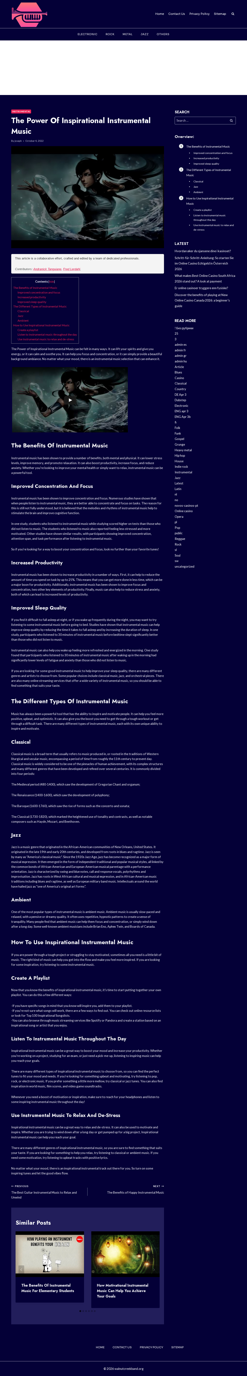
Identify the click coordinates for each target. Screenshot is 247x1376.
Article (179, 367)
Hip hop (180, 455)
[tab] (80, 1311)
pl (176, 522)
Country (180, 389)
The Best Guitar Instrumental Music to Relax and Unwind (44, 1192)
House (179, 461)
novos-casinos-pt (186, 505)
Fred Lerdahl (71, 269)
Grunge (180, 444)
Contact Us (176, 14)
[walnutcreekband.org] (29, 14)
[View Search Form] (233, 14)
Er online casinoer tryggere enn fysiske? (201, 288)
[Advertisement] (123, 67)
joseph (18, 140)
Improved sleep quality (32, 301)
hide (51, 281)
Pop (177, 528)
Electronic (87, 34)
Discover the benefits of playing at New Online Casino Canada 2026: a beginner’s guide (202, 300)
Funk (178, 433)
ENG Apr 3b (183, 417)
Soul (177, 555)
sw (176, 561)
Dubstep (180, 400)
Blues (178, 372)
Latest (179, 483)
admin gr (181, 356)
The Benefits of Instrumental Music (35, 287)
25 (176, 333)
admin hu (181, 361)
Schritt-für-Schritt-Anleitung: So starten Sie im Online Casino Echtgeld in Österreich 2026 (204, 263)
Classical (23, 311)
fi (175, 422)
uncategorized (184, 566)
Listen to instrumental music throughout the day (47, 334)
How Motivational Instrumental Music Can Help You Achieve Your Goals (122, 1291)
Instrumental (21, 111)
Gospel (179, 439)
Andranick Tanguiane (47, 269)
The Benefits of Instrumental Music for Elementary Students (47, 1288)
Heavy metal (183, 450)
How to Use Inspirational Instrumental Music (41, 325)
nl (176, 494)
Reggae (180, 539)
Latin (178, 489)
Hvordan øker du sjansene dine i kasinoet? (203, 251)
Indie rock (181, 466)
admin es (181, 344)
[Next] (154, 1269)
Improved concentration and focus (39, 292)
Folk (177, 428)
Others (163, 34)
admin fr (180, 350)
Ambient (23, 320)
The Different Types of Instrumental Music (40, 306)
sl (176, 550)
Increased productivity (32, 297)
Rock (110, 34)
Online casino (184, 511)
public (178, 533)
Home (159, 14)
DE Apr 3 (180, 394)
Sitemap (220, 14)
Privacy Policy (199, 14)
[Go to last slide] (21, 1269)
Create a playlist (28, 330)
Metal (128, 34)
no (176, 500)
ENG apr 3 (181, 411)
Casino (179, 378)
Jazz (145, 34)
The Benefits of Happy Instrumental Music (135, 1189)
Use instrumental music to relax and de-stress (46, 339)
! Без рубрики (184, 328)
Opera (179, 516)
